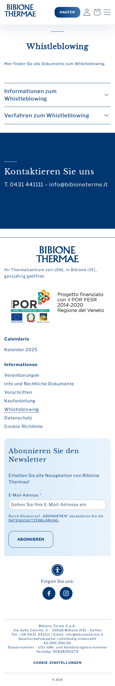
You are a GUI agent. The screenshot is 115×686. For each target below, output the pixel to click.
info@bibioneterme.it (84, 634)
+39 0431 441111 (34, 634)
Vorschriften (18, 392)
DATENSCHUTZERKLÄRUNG (34, 520)
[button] (107, 12)
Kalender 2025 (20, 349)
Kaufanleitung (19, 400)
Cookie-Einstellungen (57, 663)
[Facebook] (49, 593)
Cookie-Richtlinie (23, 426)
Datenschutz (18, 417)
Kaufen (67, 12)
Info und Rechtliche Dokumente (39, 383)
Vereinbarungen (21, 375)
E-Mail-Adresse (25, 495)
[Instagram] (66, 593)
